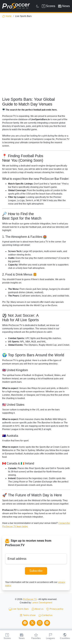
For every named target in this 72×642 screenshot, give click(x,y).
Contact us (46, 615)
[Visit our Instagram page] (40, 623)
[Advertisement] (36, 59)
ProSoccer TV (30, 599)
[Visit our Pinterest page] (47, 623)
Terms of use (29, 615)
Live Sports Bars (20, 609)
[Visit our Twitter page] (32, 623)
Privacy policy (56, 609)
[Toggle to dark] (37, 6)
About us (38, 609)
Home (9, 16)
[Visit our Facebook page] (25, 623)
